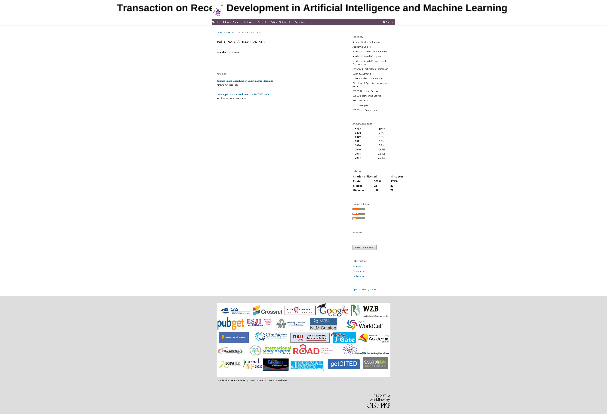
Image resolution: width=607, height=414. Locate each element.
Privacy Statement (280, 22)
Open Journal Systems (364, 289)
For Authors (358, 271)
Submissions (301, 22)
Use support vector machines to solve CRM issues (244, 94)
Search (389, 22)
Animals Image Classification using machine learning (245, 80)
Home (219, 32)
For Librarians (359, 275)
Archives (248, 22)
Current (262, 22)
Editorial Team (231, 22)
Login (392, 2)
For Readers (358, 266)
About (215, 22)
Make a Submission (364, 247)
